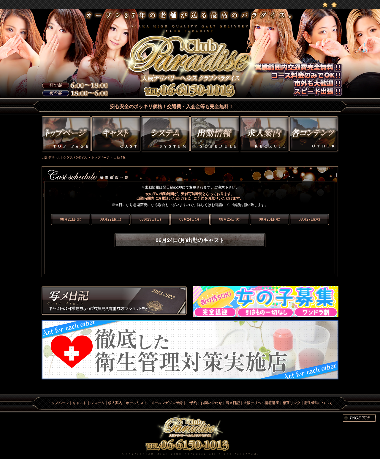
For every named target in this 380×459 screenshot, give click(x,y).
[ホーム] (334, 4)
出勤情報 (215, 135)
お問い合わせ (211, 403)
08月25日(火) (229, 219)
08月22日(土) (110, 219)
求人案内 (115, 403)
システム (165, 135)
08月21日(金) (70, 219)
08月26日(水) (269, 219)
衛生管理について (318, 403)
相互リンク (291, 403)
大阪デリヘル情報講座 (261, 403)
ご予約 (191, 403)
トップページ (65, 135)
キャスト (116, 135)
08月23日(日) (150, 219)
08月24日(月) (190, 219)
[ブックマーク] (325, 4)
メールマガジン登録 (167, 403)
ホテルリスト (136, 403)
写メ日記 (114, 301)
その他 (314, 135)
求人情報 (264, 135)
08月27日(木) (309, 219)
